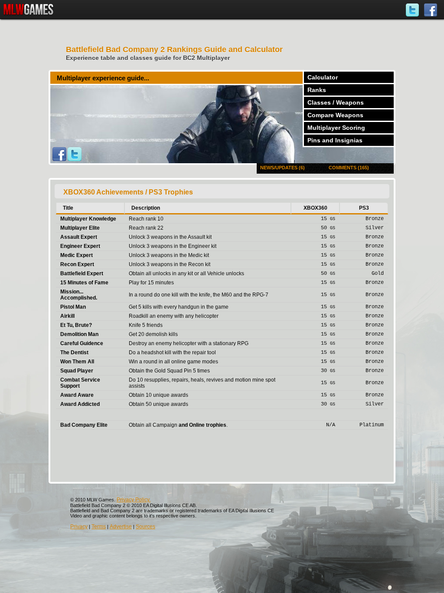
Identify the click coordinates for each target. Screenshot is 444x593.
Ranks (316, 89)
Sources (145, 527)
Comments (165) (349, 167)
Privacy (79, 527)
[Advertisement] (222, 453)
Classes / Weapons (335, 102)
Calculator (322, 77)
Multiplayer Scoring (336, 127)
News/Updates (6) (282, 167)
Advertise (121, 527)
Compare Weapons (335, 115)
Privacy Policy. (133, 500)
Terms (98, 527)
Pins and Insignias (334, 140)
